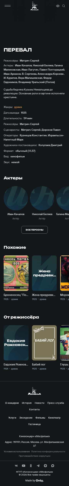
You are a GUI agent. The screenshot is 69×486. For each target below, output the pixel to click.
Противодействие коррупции (34, 456)
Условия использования (17, 451)
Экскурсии (25, 417)
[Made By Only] (34, 480)
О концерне (12, 402)
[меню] (7, 6)
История (27, 402)
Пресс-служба (55, 402)
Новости (39, 402)
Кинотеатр (54, 417)
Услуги (12, 417)
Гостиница (34, 424)
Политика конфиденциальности (48, 451)
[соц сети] (16, 465)
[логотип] (34, 6)
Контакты (34, 409)
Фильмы (40, 417)
